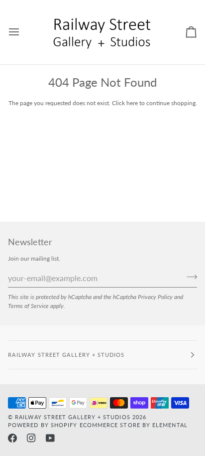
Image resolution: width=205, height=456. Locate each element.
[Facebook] (12, 438)
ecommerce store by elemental (134, 425)
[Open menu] (23, 32)
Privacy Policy (155, 296)
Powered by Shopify (42, 425)
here (132, 102)
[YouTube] (50, 438)
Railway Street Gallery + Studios (72, 417)
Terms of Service (28, 305)
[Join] (189, 277)
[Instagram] (31, 438)
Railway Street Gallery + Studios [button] (66, 354)
